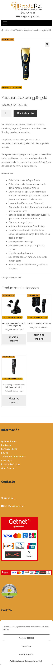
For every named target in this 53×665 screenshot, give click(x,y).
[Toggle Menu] (5, 23)
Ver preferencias (26, 654)
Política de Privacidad (33, 661)
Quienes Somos (9, 441)
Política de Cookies (17, 661)
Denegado (26, 646)
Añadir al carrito (25, 113)
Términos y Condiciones (13, 456)
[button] (47, 44)
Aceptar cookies (26, 637)
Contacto (6, 444)
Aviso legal (6, 460)
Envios (4, 452)
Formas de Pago (9, 448)
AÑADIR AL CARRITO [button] (14, 339)
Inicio (7, 30)
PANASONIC (16, 30)
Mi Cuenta (8, 468)
